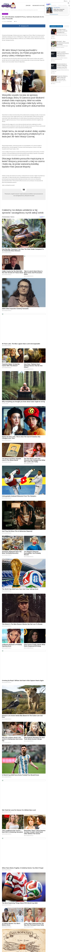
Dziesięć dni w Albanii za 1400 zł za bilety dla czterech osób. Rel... (62, 78)
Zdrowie (28, 5)
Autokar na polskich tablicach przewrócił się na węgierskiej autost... (63, 53)
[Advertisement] (24, 30)
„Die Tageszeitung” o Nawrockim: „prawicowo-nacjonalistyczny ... (62, 31)
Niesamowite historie (38, 5)
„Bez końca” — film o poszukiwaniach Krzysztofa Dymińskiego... (63, 43)
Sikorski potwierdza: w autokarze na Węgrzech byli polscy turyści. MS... (62, 65)
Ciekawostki (5, 13)
